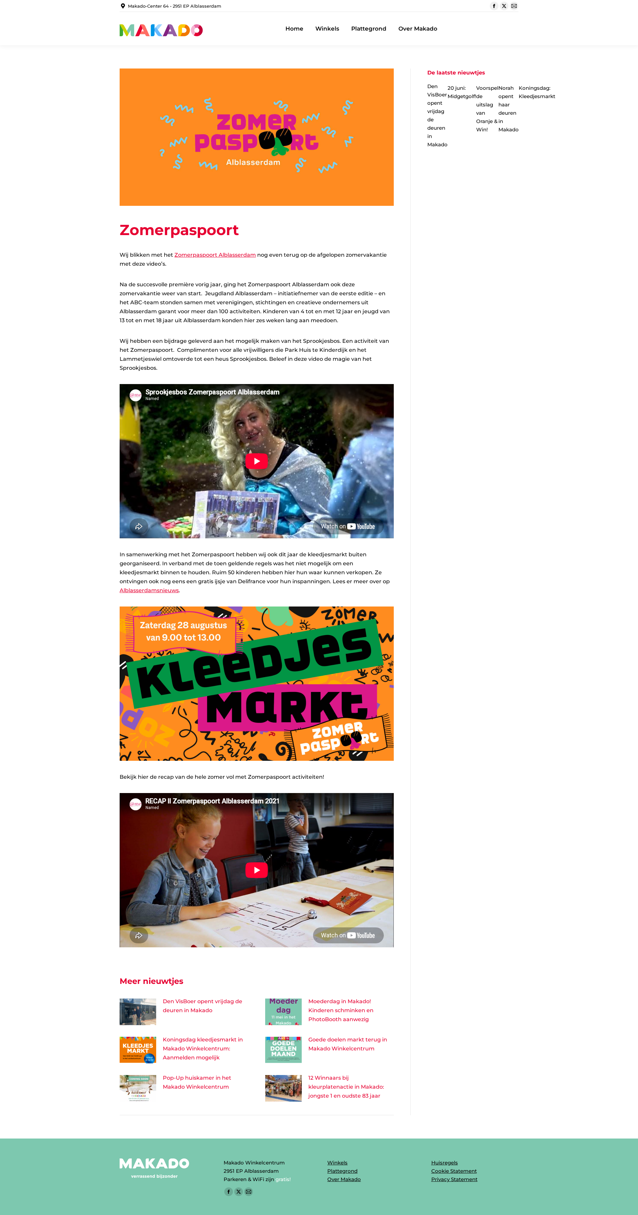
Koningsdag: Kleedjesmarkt (537, 92)
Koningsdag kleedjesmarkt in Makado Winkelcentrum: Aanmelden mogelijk (203, 1048)
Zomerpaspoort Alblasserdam (215, 255)
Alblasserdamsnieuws (149, 590)
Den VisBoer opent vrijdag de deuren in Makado (202, 1005)
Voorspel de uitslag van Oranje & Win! (487, 109)
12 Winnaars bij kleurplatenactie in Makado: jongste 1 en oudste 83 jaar (346, 1087)
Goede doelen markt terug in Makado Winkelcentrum (347, 1044)
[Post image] (138, 1012)
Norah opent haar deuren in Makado (508, 109)
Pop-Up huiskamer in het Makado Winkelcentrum (197, 1082)
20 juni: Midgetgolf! (462, 92)
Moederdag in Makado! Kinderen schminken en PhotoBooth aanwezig (340, 1010)
